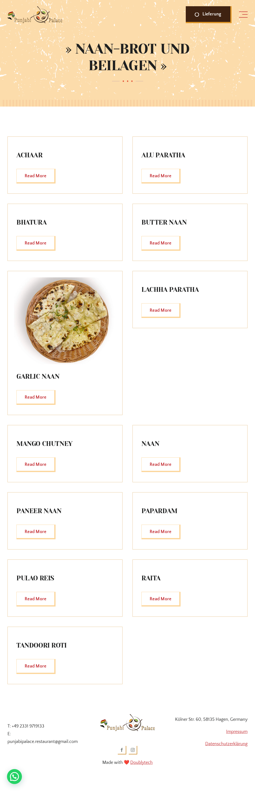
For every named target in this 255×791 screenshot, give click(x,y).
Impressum (237, 731)
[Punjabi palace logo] (34, 8)
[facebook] (122, 750)
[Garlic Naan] (65, 279)
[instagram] (133, 750)
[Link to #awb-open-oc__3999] (243, 15)
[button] (14, 776)
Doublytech (141, 762)
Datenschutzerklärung (226, 743)
